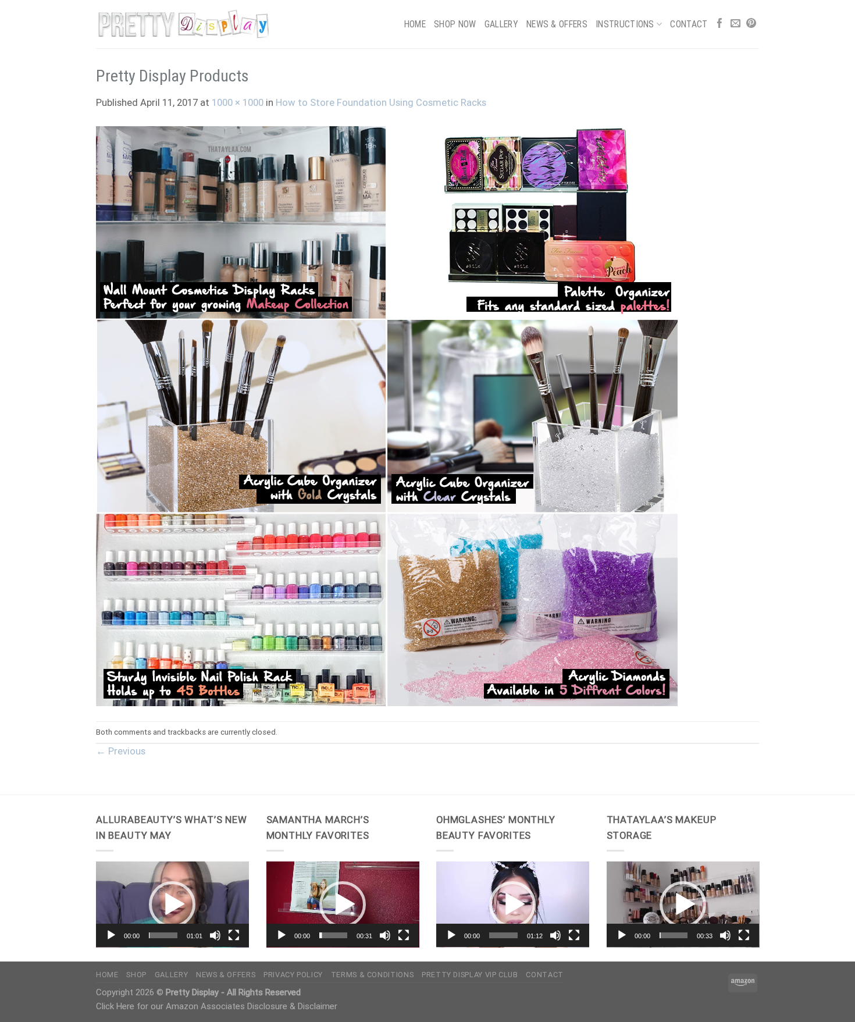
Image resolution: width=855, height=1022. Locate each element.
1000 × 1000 (237, 102)
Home (415, 24)
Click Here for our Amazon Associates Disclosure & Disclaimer (216, 1006)
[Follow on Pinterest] (751, 24)
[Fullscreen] (234, 935)
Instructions (625, 24)
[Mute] (215, 935)
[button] (172, 904)
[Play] (111, 935)
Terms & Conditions (372, 974)
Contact (688, 24)
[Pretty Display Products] (387, 415)
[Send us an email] (735, 24)
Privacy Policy (293, 974)
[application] (172, 904)
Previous (120, 751)
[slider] (163, 935)
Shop (136, 974)
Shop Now (455, 24)
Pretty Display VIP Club (470, 974)
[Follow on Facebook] (720, 24)
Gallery (501, 24)
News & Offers (556, 24)
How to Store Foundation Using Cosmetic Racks (381, 102)
